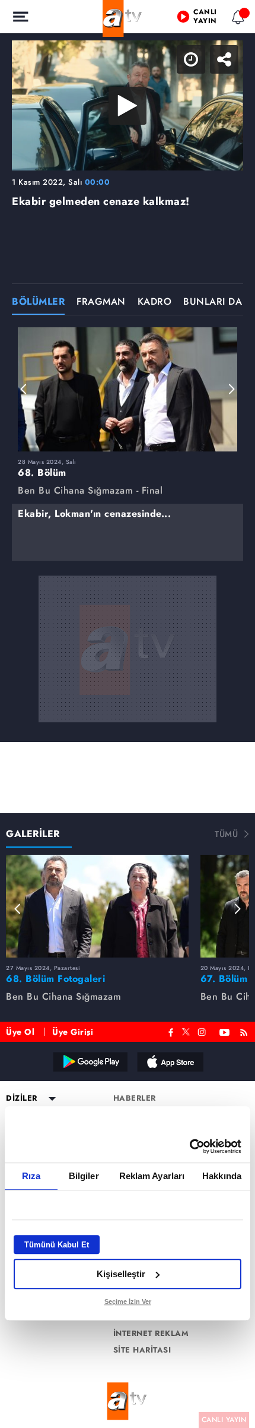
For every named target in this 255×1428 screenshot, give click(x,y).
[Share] (236, 19)
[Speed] (203, 19)
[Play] (127, 714)
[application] (127, 714)
